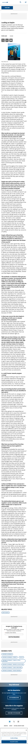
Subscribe (7, 7)
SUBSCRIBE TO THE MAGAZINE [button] (14, 713)
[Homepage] (4, 2)
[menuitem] (3, 40)
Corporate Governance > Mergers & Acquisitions (12, 664)
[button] (26, 2)
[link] (3, 40)
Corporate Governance (7, 654)
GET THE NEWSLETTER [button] (14, 697)
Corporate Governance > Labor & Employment (12, 667)
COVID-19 (21, 657)
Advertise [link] (6, 725)
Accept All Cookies (14, 741)
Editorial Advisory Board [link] (19, 725)
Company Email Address (10, 632)
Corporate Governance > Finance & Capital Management (11, 661)
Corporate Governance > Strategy (9, 657)
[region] (14, 736)
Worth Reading (5, 612)
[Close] (26, 730)
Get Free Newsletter (14, 637)
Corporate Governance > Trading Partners (11, 670)
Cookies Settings (14, 738)
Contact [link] (10, 725)
